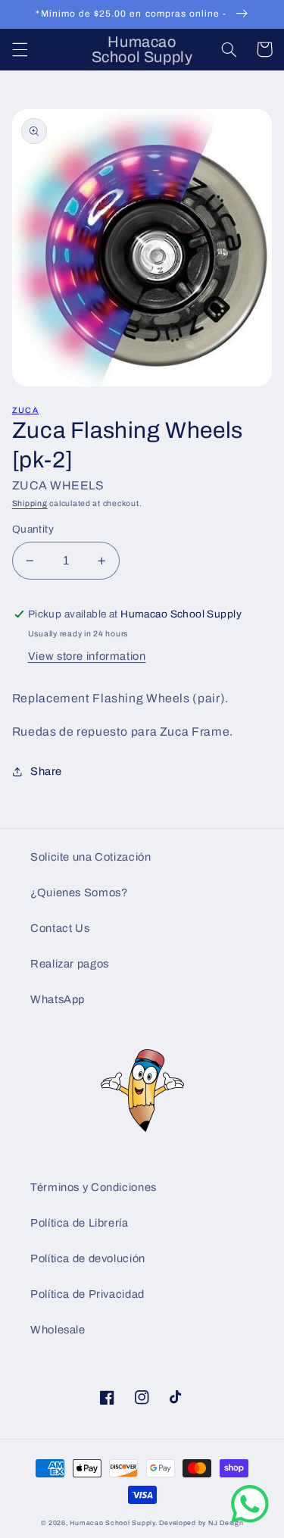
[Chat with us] (250, 1519)
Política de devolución (87, 1258)
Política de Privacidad (87, 1294)
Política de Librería (79, 1223)
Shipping (30, 503)
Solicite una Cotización (90, 857)
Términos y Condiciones (93, 1187)
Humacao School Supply (112, 1523)
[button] (19, 49)
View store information (87, 656)
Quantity (33, 529)
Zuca (25, 410)
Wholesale (58, 1330)
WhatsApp (57, 999)
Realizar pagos (69, 964)
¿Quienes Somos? (78, 892)
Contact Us (59, 928)
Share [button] (46, 771)
